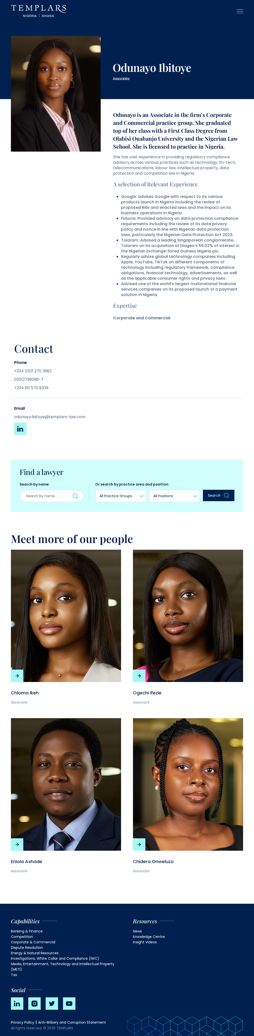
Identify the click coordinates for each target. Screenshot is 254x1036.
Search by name (34, 484)
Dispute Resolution (27, 947)
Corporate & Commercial (33, 942)
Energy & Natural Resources (35, 953)
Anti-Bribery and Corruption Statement (72, 1022)
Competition (22, 936)
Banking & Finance (27, 931)
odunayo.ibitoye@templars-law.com (50, 417)
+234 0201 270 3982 (33, 371)
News (137, 931)
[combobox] (120, 496)
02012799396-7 (28, 379)
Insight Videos (145, 942)
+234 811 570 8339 (31, 388)
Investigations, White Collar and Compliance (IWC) (55, 958)
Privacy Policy (22, 1022)
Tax (14, 974)
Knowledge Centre (149, 936)
